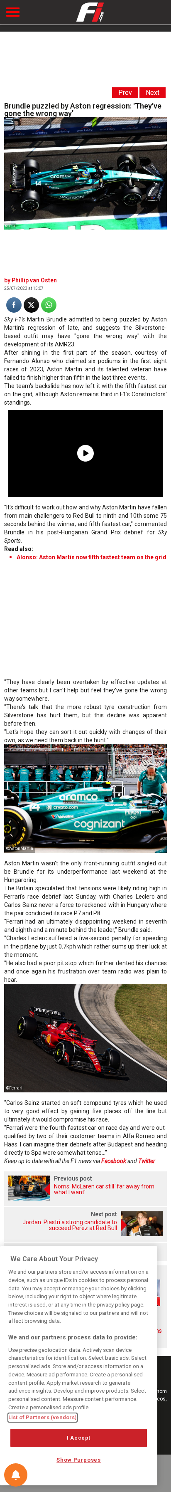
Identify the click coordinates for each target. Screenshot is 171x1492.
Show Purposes (78, 1460)
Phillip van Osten (34, 280)
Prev (125, 92)
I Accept (78, 1438)
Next (152, 92)
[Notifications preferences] (15, 1475)
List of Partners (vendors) (42, 1417)
